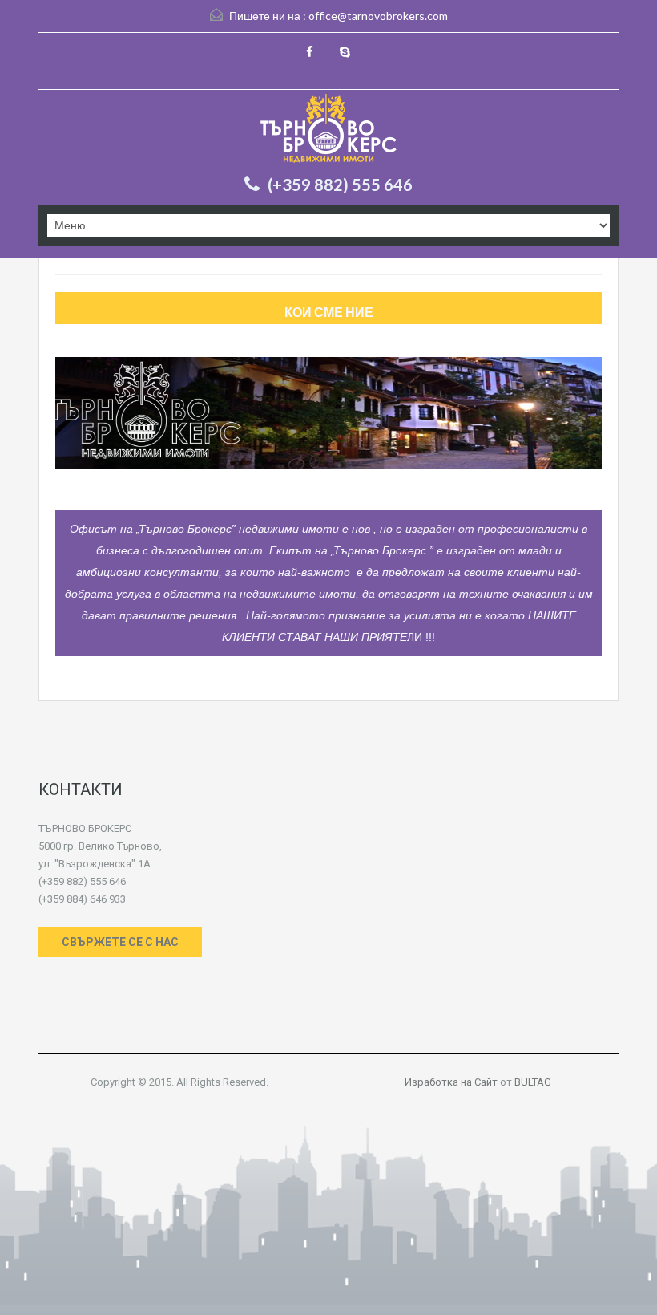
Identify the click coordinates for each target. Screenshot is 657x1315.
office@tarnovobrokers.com (378, 15)
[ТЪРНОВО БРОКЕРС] (328, 130)
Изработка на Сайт (451, 1082)
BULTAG (532, 1082)
